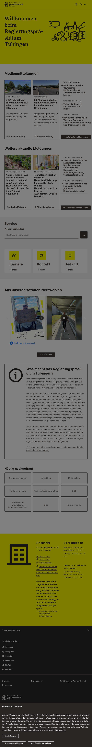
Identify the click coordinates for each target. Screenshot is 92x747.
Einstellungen (10, 736)
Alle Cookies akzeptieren (41, 743)
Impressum (60, 730)
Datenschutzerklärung (31, 730)
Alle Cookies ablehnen (14, 743)
